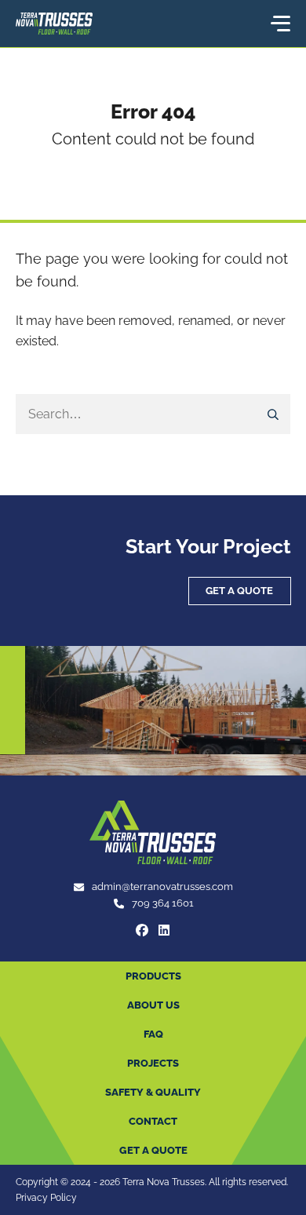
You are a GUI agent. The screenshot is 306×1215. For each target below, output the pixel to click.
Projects (153, 1063)
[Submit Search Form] (273, 414)
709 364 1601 (163, 903)
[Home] (54, 24)
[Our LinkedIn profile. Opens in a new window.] (164, 930)
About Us (153, 1005)
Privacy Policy (46, 1197)
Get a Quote (239, 591)
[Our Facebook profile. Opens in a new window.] (142, 930)
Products (153, 976)
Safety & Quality (153, 1092)
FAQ (153, 1034)
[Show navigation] (279, 23)
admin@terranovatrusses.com (162, 886)
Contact (153, 1121)
